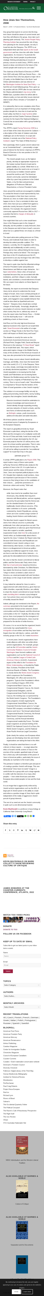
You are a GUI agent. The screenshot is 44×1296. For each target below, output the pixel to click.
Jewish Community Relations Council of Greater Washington (22, 649)
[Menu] (38, 8)
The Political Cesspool (11, 1108)
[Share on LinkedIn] (22, 830)
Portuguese (30, 1020)
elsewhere (34, 635)
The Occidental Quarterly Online (15, 1104)
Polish (20, 1020)
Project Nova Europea (11, 1089)
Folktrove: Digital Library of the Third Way (18, 1071)
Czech (10, 1017)
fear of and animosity (14, 565)
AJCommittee (21, 647)
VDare (5, 1120)
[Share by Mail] (39, 830)
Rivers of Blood (9, 1098)
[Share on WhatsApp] (14, 830)
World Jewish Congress (30, 673)
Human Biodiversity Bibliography (15, 1074)
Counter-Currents (9, 1059)
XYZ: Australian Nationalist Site (14, 1123)
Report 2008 (31, 460)
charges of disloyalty (25, 214)
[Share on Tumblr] (26, 830)
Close (16, 1291)
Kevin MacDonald (34, 27)
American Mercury (10, 1037)
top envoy (28, 92)
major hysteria (27, 114)
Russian (7, 1023)
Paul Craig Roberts (10, 1086)
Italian (13, 1020)
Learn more (27, 1291)
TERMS (25, 1)
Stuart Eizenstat (13, 328)
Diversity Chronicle (10, 1068)
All (4, 1017)
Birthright (12, 413)
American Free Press (11, 1031)
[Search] (32, 8)
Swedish (25, 1023)
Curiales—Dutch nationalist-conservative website (21, 1062)
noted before (11, 272)
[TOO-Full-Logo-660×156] (18, 8)
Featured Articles (20, 27)
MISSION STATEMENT (14, 1)
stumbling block (13, 594)
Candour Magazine (10, 1046)
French (26, 1017)
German (34, 1017)
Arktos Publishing (9, 1043)
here (23, 533)
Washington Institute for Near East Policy (21, 84)
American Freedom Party (12, 1034)
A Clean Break (28, 345)
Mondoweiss (8, 1080)
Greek (6, 1020)
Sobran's (6, 1101)
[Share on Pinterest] (18, 830)
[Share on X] (10, 830)
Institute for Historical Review (14, 1077)
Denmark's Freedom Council (13, 1065)
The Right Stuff (8, 1114)
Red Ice (6, 1092)
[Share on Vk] (30, 830)
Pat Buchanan (8, 1083)
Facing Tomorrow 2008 (26, 128)
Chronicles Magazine (11, 1052)
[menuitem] (14, 1)
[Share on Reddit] (34, 830)
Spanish (16, 1023)
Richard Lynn (8, 1095)
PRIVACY (32, 1)
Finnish (18, 1017)
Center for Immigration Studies (14, 1049)
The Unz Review (9, 1117)
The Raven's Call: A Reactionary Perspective (19, 1111)
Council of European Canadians (15, 1056)
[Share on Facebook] (5, 830)
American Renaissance (12, 1040)
